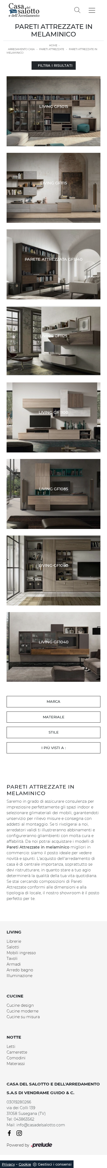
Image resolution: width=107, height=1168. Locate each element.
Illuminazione (19, 975)
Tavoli (12, 958)
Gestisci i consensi (55, 1164)
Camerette (17, 1052)
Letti (11, 1046)
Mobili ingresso (21, 952)
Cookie (25, 1164)
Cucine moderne (22, 1011)
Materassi (16, 1063)
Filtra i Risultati (55, 65)
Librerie (14, 941)
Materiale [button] (53, 717)
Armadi (14, 964)
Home (53, 45)
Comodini (16, 1058)
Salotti (13, 947)
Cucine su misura (23, 1016)
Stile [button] (54, 732)
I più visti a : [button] (53, 748)
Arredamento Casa (21, 49)
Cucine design (20, 1005)
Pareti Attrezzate (51, 49)
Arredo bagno (20, 970)
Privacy (8, 1164)
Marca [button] (53, 701)
